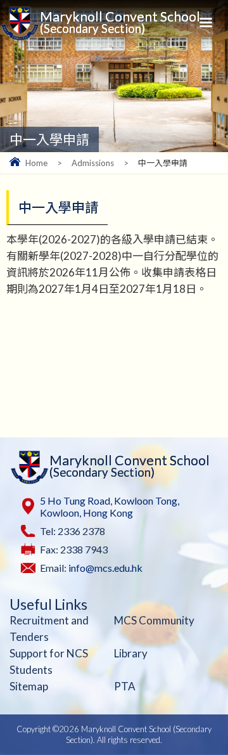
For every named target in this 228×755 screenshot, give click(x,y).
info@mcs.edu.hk (105, 568)
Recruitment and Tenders (49, 628)
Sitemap (29, 686)
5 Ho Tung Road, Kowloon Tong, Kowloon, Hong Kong (109, 506)
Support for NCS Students (49, 661)
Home (36, 163)
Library (131, 653)
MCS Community (154, 620)
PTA (125, 686)
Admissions (93, 163)
